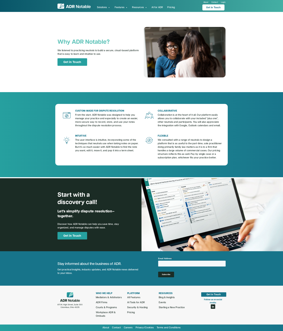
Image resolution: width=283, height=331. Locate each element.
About (205, 2)
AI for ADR (157, 7)
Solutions (102, 7)
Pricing (171, 7)
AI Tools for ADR (136, 302)
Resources (138, 7)
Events (162, 302)
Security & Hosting (137, 307)
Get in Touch (213, 7)
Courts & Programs (106, 307)
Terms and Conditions (169, 328)
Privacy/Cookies (145, 328)
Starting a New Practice (172, 307)
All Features (133, 297)
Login (223, 2)
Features (119, 7)
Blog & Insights (167, 297)
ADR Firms (101, 302)
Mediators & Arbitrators (109, 297)
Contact (214, 2)
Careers (128, 328)
